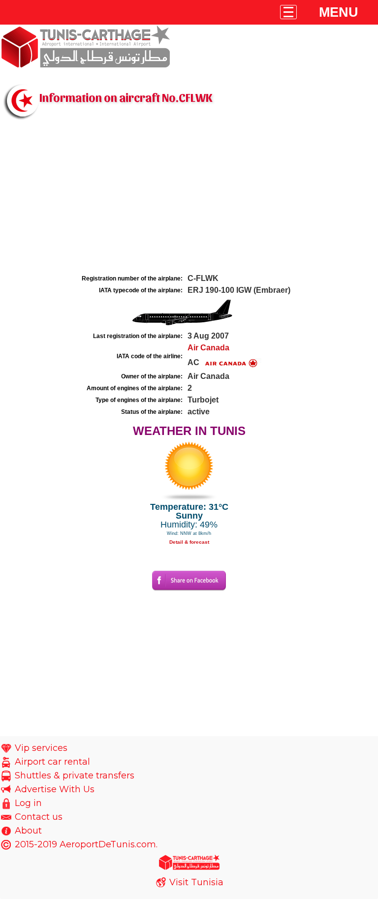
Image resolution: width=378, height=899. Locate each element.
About (28, 830)
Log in (28, 803)
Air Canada (208, 347)
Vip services (41, 748)
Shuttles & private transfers (74, 775)
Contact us (39, 816)
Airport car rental (52, 761)
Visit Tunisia (196, 882)
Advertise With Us (54, 789)
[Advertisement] (189, 198)
